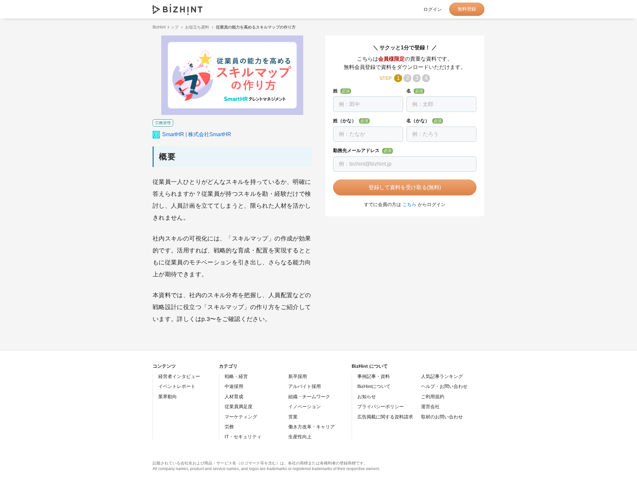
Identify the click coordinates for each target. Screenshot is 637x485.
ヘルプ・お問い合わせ (444, 386)
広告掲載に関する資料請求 (385, 416)
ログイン (432, 9)
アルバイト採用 (304, 386)
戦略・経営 (236, 376)
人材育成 (234, 396)
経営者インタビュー (179, 376)
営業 (293, 416)
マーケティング (241, 416)
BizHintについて (373, 386)
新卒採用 (297, 376)
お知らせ (366, 396)
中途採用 (234, 386)
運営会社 (430, 406)
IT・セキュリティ (243, 436)
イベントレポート (176, 386)
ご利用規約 (432, 396)
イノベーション (304, 406)
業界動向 (167, 396)
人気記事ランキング (442, 376)
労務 (229, 426)
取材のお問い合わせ (442, 416)
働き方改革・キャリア (311, 426)
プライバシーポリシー (380, 406)
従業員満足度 (238, 406)
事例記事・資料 (373, 376)
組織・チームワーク (309, 396)
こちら (409, 204)
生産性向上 (300, 436)
